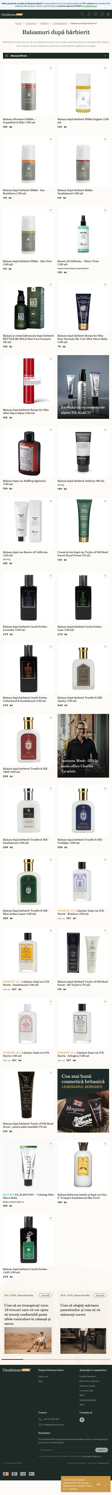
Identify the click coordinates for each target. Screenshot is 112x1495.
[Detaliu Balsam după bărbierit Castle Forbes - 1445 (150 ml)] (29, 1240)
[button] (50, 68)
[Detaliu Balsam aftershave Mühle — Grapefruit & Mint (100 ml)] (29, 90)
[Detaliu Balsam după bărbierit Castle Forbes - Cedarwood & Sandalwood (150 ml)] (29, 669)
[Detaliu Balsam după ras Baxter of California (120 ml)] (29, 523)
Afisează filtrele (18, 55)
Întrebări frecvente (87, 1376)
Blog (40, 1381)
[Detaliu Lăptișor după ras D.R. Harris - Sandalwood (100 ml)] (29, 952)
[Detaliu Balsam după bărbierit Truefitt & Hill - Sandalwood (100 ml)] (29, 811)
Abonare (101, 1450)
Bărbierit (45, 23)
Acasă (18, 23)
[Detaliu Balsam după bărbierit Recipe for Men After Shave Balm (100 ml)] (29, 381)
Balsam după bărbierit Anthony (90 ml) (80, 481)
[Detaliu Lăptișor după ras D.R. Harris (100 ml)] (29, 1023)
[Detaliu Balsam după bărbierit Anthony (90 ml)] (83, 452)
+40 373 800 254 (51, 1419)
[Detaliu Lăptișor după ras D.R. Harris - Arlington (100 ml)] (83, 1023)
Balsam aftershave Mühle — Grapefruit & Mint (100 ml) (19, 121)
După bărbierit (60, 23)
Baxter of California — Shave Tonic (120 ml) (78, 262)
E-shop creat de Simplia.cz (76, 1463)
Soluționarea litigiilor (88, 1400)
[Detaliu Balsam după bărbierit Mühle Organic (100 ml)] (83, 90)
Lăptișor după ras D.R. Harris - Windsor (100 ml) (80, 912)
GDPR (82, 1395)
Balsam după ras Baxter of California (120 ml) (25, 553)
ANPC (82, 1405)
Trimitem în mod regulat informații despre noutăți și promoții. (69, 1456)
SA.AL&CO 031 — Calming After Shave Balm (28, 1196)
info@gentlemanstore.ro (53, 1425)
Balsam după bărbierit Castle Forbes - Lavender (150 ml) (25, 628)
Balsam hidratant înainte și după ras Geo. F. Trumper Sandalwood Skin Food (82, 1196)
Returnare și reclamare (89, 1381)
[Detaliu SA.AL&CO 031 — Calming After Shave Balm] (29, 1165)
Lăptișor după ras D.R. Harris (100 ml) (26, 1054)
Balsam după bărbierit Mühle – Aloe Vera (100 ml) (27, 262)
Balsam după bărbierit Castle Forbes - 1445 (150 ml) (25, 1270)
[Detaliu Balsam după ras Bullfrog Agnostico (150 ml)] (29, 452)
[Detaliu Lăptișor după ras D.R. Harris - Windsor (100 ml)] (83, 881)
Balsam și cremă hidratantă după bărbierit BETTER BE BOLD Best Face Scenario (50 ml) (28, 339)
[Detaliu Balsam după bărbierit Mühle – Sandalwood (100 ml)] (83, 161)
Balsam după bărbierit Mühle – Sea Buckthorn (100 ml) (24, 191)
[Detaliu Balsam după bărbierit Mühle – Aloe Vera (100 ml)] (29, 232)
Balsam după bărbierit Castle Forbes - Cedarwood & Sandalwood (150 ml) (25, 699)
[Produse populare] (95, 14)
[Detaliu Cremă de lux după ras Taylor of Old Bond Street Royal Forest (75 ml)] (83, 523)
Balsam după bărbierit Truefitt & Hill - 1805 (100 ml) (26, 770)
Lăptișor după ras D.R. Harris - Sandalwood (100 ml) (26, 983)
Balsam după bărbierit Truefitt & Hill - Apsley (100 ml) (80, 699)
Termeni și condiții (87, 1386)
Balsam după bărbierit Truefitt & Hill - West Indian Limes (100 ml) (26, 912)
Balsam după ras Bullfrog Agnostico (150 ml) (24, 482)
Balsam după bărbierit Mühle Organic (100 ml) (83, 121)
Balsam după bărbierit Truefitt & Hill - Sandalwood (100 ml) (26, 841)
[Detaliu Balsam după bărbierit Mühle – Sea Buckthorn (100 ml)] (29, 161)
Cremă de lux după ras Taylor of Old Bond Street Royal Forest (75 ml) (82, 553)
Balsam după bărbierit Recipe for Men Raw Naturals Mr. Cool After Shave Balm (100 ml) (82, 339)
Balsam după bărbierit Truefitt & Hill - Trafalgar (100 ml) (80, 841)
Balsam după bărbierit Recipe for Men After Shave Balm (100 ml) (26, 411)
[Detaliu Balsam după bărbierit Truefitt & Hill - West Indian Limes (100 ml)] (29, 881)
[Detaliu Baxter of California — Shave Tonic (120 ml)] (83, 232)
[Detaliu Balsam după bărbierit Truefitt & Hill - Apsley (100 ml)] (83, 669)
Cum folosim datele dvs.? (92, 1456)
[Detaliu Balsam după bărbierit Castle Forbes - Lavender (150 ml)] (29, 598)
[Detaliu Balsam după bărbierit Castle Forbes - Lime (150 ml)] (83, 598)
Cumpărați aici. (90, 6)
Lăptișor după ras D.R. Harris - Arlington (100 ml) (80, 1054)
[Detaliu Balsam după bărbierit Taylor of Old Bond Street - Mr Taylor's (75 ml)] (83, 952)
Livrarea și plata (86, 1390)
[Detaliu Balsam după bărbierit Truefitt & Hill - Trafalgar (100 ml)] (83, 811)
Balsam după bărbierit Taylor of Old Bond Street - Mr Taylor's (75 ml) (82, 983)
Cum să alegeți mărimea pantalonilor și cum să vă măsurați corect (80, 1310)
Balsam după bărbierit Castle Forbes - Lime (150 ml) (80, 628)
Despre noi (43, 1376)
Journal (45, 1295)
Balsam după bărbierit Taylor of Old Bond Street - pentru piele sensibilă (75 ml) (28, 1125)
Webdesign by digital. (98, 1463)
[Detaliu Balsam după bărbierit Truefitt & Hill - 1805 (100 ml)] (29, 740)
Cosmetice (31, 23)
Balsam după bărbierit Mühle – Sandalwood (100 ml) (75, 191)
